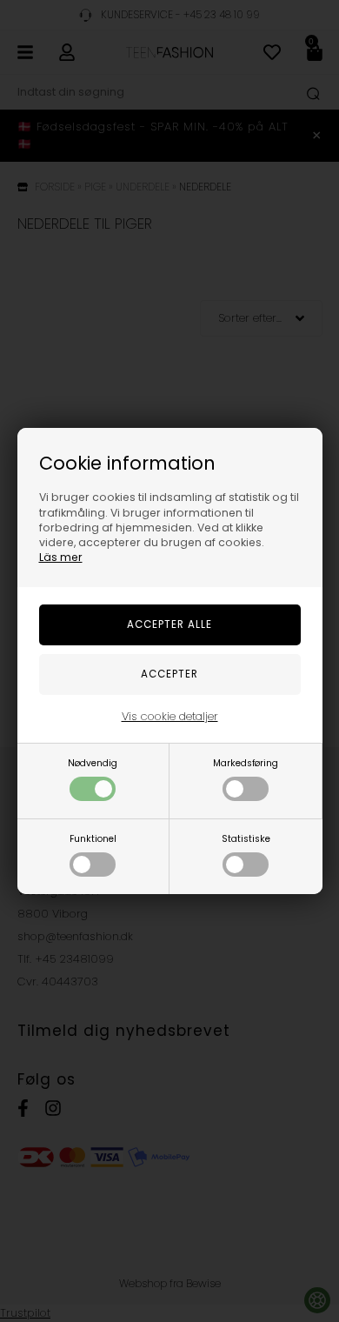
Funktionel (93, 838)
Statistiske (246, 838)
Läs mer (61, 557)
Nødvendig (92, 763)
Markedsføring (245, 763)
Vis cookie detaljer (170, 716)
